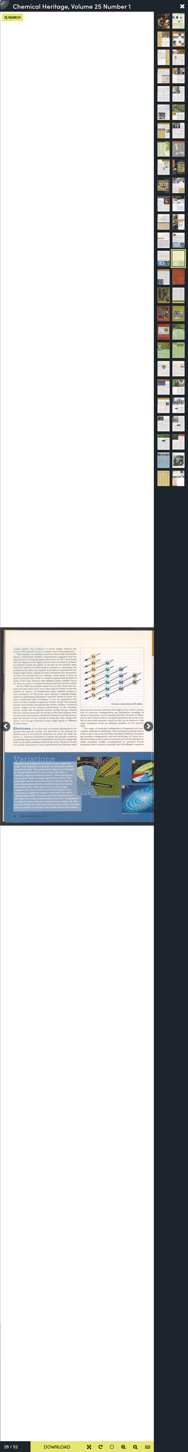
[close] (182, 6)
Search (14, 17)
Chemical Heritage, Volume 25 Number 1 (72, 6)
